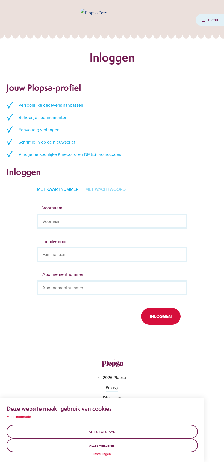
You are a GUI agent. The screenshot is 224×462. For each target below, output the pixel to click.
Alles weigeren (102, 445)
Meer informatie (19, 416)
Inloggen (161, 316)
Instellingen (102, 453)
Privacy (112, 387)
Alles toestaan (102, 431)
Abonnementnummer (62, 274)
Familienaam (54, 241)
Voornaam (52, 208)
